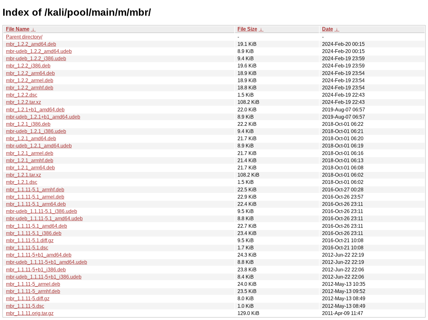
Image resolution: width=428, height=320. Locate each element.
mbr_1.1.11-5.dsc (25, 306)
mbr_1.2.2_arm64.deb (30, 73)
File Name (17, 29)
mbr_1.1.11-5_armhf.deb (33, 291)
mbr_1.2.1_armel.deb (29, 153)
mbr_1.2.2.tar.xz (23, 102)
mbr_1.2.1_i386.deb (28, 124)
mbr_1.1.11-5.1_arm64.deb (36, 204)
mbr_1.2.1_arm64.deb (30, 167)
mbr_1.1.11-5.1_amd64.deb (36, 226)
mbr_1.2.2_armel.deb (29, 80)
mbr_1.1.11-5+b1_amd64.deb (38, 255)
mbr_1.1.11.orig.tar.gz (30, 313)
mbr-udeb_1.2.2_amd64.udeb (39, 51)
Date (327, 29)
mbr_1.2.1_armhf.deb (29, 160)
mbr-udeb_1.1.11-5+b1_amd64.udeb (46, 262)
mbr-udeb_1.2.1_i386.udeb (36, 131)
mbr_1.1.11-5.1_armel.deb (35, 197)
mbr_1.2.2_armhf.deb (29, 87)
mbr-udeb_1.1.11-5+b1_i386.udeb (43, 277)
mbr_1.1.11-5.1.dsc (27, 247)
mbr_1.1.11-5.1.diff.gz (30, 240)
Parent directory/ (24, 37)
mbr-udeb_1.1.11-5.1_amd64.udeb (44, 218)
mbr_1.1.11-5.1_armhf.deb (35, 189)
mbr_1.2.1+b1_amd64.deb (35, 109)
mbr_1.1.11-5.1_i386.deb (33, 233)
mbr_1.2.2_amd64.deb (31, 44)
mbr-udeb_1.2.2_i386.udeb (36, 58)
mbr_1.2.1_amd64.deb (31, 138)
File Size (247, 29)
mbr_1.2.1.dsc (21, 182)
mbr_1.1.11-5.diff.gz (28, 298)
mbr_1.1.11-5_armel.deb (33, 284)
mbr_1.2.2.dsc (21, 95)
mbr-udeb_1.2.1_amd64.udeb (39, 145)
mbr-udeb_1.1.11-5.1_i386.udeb (41, 211)
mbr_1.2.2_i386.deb (28, 65)
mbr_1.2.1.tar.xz (23, 175)
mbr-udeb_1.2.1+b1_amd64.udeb (43, 117)
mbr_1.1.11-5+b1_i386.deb (36, 269)
